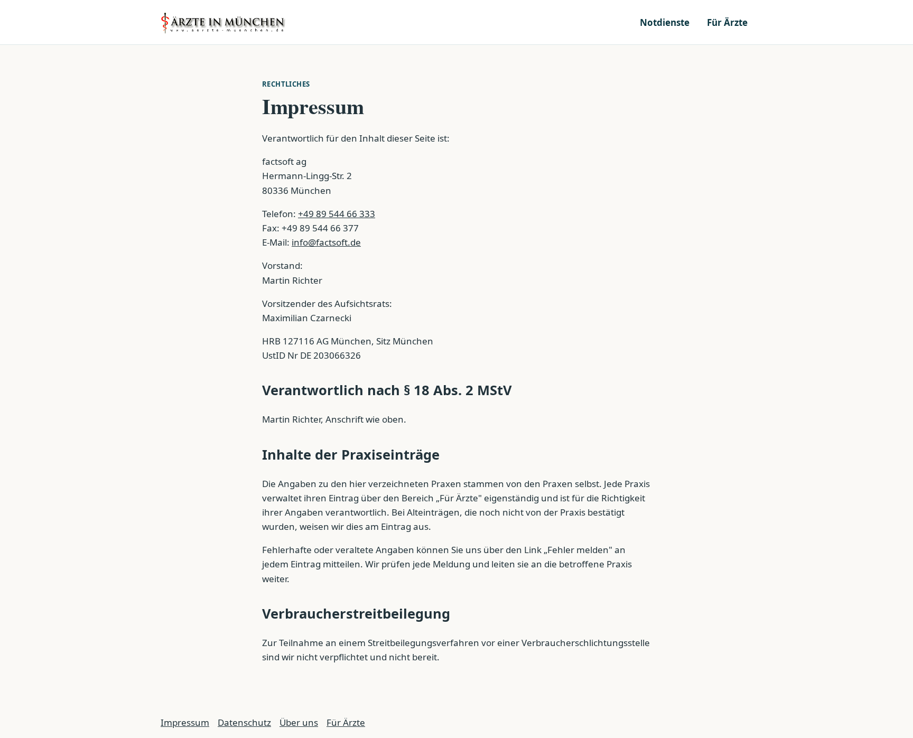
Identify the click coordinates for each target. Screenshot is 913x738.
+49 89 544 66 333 (336, 214)
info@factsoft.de (326, 242)
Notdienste (665, 22)
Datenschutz (244, 722)
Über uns (299, 722)
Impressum (185, 722)
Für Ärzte (727, 22)
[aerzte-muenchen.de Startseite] (224, 22)
